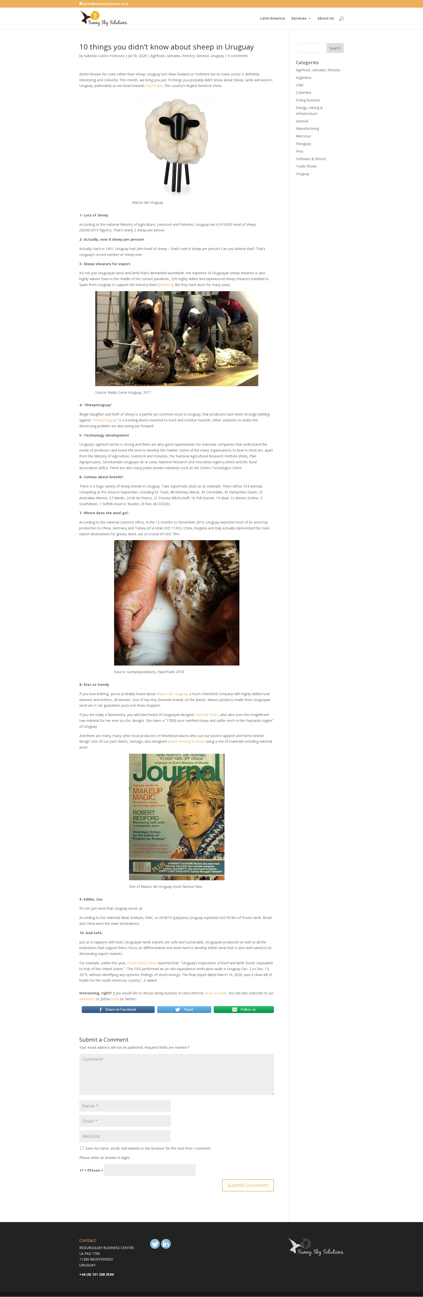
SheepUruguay (105, 420)
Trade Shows (306, 166)
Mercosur (303, 136)
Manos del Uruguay (171, 693)
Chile (300, 85)
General (203, 55)
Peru (299, 151)
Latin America (272, 19)
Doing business (308, 100)
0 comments (238, 55)
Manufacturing (307, 128)
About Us (325, 19)
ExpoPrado (154, 85)
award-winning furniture (186, 741)
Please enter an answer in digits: (104, 1157)
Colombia (303, 92)
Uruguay (217, 55)
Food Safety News (142, 963)
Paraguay (303, 143)
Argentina (303, 77)
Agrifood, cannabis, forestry (173, 55)
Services (298, 19)
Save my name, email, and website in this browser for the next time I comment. (148, 1148)
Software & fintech (311, 158)
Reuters (165, 284)
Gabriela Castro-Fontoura (104, 55)
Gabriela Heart (206, 714)
